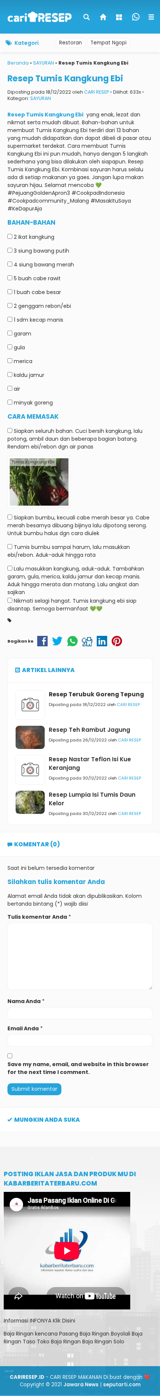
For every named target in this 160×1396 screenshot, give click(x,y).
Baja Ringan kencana (31, 1333)
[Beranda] (103, 18)
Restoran (70, 42)
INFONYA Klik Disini (52, 1320)
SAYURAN (40, 98)
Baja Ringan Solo (103, 1341)
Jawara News (81, 1384)
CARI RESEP (96, 92)
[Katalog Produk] (119, 18)
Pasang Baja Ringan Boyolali (94, 1333)
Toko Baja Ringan (59, 1341)
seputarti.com (122, 1384)
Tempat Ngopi (108, 42)
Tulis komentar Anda (37, 917)
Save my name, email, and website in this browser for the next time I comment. (78, 1068)
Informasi (16, 1320)
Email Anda (23, 1028)
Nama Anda (24, 1001)
